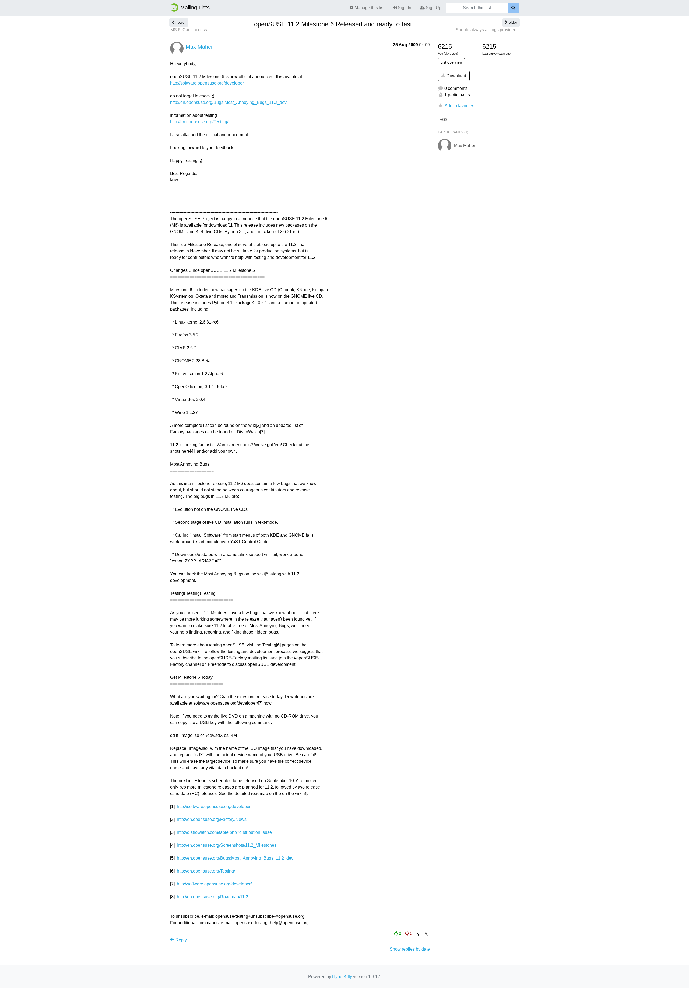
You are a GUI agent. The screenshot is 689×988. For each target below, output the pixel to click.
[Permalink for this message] (427, 934)
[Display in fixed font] (418, 934)
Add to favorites (459, 105)
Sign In (404, 7)
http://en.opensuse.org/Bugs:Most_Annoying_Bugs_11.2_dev (228, 102)
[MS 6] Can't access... (189, 29)
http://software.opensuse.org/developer (207, 83)
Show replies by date (410, 949)
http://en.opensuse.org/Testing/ (199, 121)
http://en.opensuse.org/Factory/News (212, 819)
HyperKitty (342, 976)
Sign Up (433, 7)
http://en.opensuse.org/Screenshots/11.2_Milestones (226, 845)
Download (455, 75)
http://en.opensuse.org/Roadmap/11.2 (212, 897)
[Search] (513, 8)
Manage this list (368, 7)
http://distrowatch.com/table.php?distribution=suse (224, 832)
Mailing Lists (195, 7)
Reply (180, 940)
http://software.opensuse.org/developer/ (214, 884)
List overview (451, 62)
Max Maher (199, 47)
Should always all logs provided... (488, 29)
